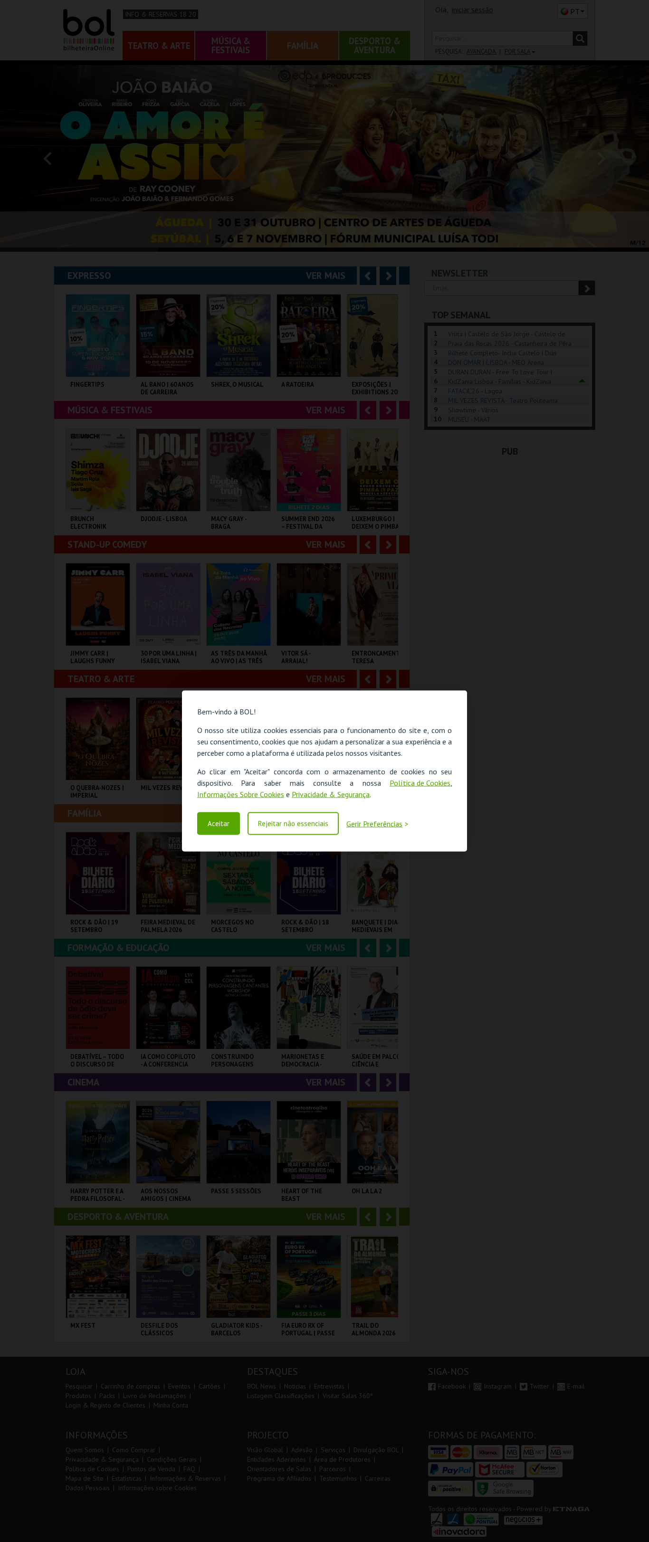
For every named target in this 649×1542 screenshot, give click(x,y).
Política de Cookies (420, 783)
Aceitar (218, 823)
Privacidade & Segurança (331, 794)
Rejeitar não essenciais (293, 823)
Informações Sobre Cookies (240, 794)
